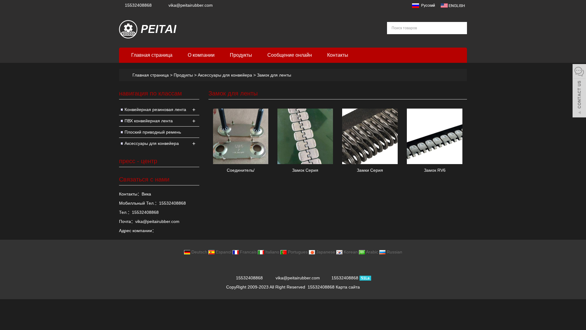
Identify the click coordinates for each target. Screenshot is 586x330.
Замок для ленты (273, 75)
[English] (453, 5)
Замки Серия (370, 170)
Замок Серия (305, 170)
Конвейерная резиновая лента (155, 109)
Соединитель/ (241, 170)
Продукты (241, 55)
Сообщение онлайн (289, 55)
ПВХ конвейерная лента (149, 120)
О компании (201, 55)
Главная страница (151, 55)
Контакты (337, 55)
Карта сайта (348, 287)
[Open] (579, 91)
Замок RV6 (435, 170)
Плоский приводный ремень (153, 132)
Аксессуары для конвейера (225, 75)
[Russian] (423, 5)
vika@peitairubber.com (190, 5)
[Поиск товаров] (460, 28)
